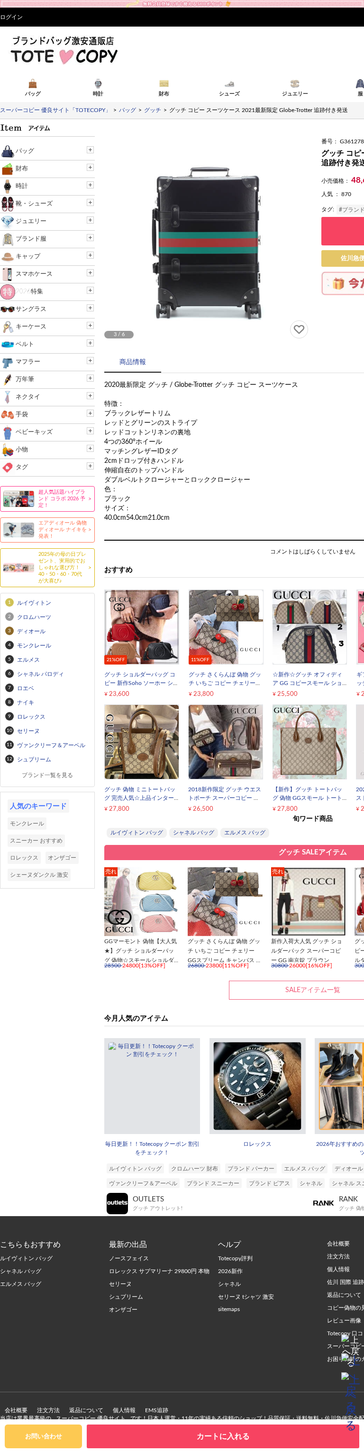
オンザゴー (62, 858)
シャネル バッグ (193, 832)
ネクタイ (28, 397)
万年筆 (25, 379)
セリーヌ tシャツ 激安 (246, 1297)
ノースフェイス (129, 1258)
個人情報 (124, 1410)
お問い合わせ (43, 1437)
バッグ (25, 151)
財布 (22, 169)
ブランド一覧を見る (47, 775)
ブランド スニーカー (213, 1183)
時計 (22, 186)
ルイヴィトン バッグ (136, 832)
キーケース (31, 327)
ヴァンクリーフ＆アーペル (143, 1183)
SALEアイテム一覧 (312, 990)
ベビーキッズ (34, 432)
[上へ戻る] (350, 1343)
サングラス (31, 309)
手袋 (22, 415)
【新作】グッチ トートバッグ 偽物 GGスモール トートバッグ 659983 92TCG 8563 (309, 798)
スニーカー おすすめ (36, 841)
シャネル (311, 1183)
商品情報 (132, 362)
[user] (182, 3)
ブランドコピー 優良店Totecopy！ (63, 50)
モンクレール (27, 823)
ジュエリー (31, 221)
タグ (22, 467)
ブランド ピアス (269, 1183)
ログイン (11, 17)
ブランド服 (31, 239)
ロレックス (257, 1144)
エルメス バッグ (244, 832)
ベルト (25, 344)
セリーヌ (120, 1284)
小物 (22, 450)
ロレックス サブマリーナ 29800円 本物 (159, 1271)
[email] (350, 1362)
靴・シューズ (34, 204)
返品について (86, 1410)
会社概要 (16, 1410)
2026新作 (230, 1271)
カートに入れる (223, 1436)
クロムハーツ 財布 (194, 1169)
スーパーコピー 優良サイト (91, 1418)
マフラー (28, 362)
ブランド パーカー (251, 1169)
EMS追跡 (156, 1410)
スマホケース (34, 274)
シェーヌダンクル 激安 (39, 875)
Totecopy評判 (235, 1258)
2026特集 (29, 292)
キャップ (28, 256)
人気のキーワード (38, 806)
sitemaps (229, 1309)
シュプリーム (126, 1297)
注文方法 (48, 1410)
